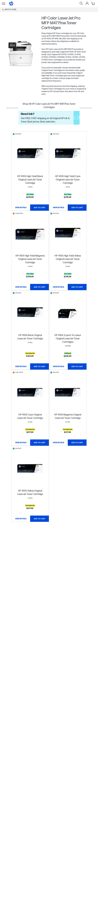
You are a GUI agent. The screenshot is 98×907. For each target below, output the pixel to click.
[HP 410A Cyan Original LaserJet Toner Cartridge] (30, 393)
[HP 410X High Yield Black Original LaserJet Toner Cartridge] (30, 154)
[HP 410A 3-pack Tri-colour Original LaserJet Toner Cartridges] (67, 313)
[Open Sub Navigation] (3, 3)
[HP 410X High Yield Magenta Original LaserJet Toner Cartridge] (30, 234)
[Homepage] (11, 3)
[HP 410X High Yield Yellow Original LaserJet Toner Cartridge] (67, 234)
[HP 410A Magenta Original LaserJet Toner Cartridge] (67, 393)
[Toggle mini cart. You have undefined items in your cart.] (93, 3)
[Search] (81, 3)
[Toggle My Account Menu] (87, 3)
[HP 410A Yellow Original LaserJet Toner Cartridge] (30, 469)
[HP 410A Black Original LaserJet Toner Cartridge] (30, 313)
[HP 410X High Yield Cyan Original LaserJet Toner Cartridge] (67, 154)
